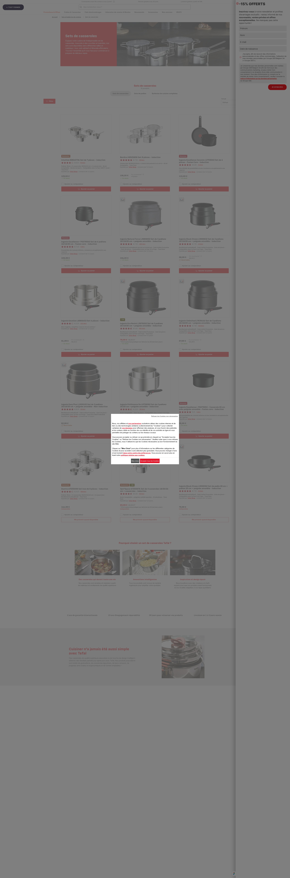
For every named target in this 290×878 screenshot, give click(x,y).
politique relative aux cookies (133, 455)
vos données (127, 428)
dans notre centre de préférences (137, 453)
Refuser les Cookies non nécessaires (164, 416)
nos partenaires (134, 423)
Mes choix (135, 461)
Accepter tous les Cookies (149, 461)
